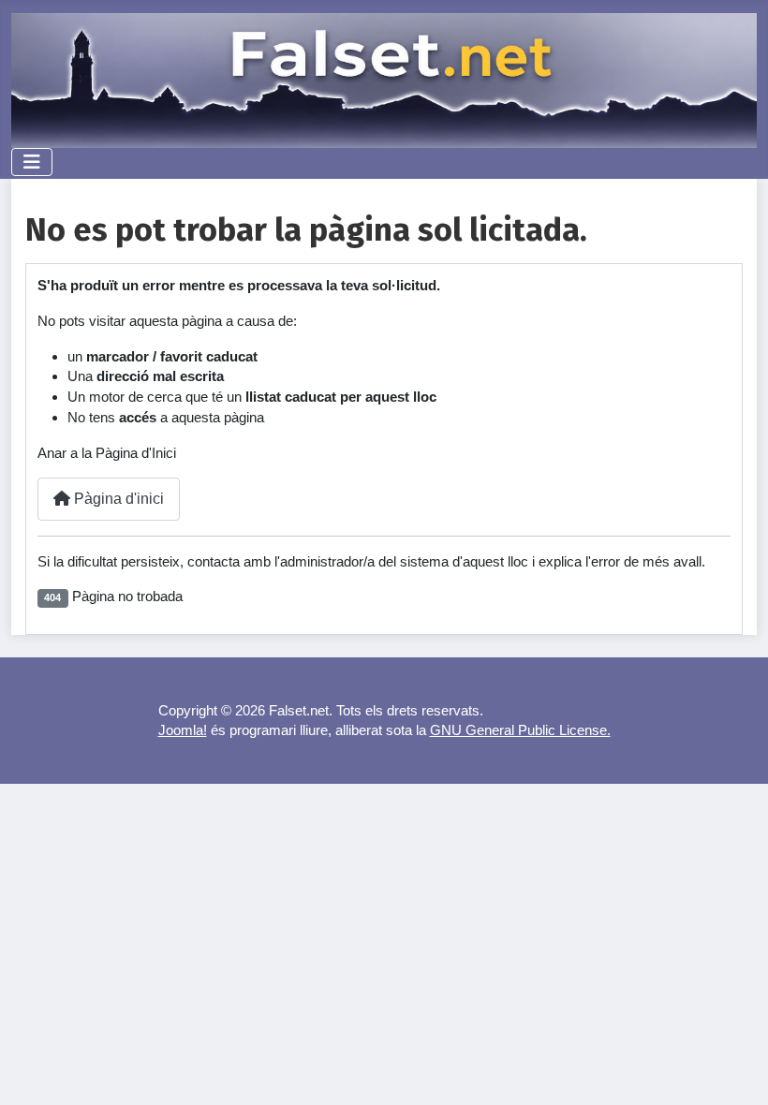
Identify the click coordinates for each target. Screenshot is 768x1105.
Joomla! (182, 730)
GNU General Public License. (520, 730)
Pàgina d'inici (117, 499)
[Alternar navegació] (31, 162)
